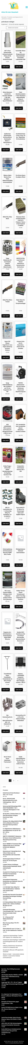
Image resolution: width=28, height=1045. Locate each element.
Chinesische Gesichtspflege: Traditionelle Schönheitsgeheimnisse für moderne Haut (14, 941)
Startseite (3, 17)
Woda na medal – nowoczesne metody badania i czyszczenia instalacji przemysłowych (13, 955)
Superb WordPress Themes (16, 1042)
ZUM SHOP (6, 66)
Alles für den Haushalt (9, 12)
